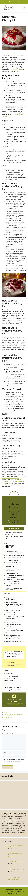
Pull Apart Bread (6, 719)
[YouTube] (15, 2)
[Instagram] (12, 2)
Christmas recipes (12, 714)
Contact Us (13, 891)
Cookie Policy (20, 891)
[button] (20, 8)
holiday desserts (11, 715)
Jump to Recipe (14, 53)
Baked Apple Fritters (7, 717)
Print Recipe (15, 528)
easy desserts (20, 714)
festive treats (5, 715)
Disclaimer (6, 891)
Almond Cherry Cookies (16, 69)
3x (12, 546)
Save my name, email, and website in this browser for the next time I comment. (14, 761)
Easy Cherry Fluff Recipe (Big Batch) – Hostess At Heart (13, 481)
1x (7, 546)
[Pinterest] (18, 2)
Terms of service (10, 889)
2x (10, 546)
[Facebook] (9, 2)
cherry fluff (5, 714)
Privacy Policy (18, 889)
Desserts (5, 712)
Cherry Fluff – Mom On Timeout (10, 478)
